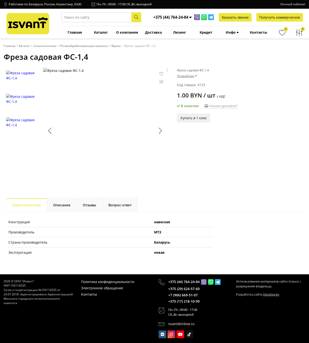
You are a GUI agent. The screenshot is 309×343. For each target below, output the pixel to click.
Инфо (231, 32)
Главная (75, 32)
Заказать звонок (235, 17)
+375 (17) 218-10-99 (184, 301)
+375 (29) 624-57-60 (184, 288)
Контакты (258, 32)
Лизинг (179, 32)
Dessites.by (271, 294)
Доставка (153, 32)
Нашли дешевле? (223, 106)
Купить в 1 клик (194, 118)
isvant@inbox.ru (181, 323)
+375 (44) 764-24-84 (184, 281)
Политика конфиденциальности (107, 281)
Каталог (101, 32)
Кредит (206, 32)
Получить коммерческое (279, 17)
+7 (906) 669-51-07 (183, 295)
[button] (160, 130)
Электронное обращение (102, 288)
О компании (127, 32)
